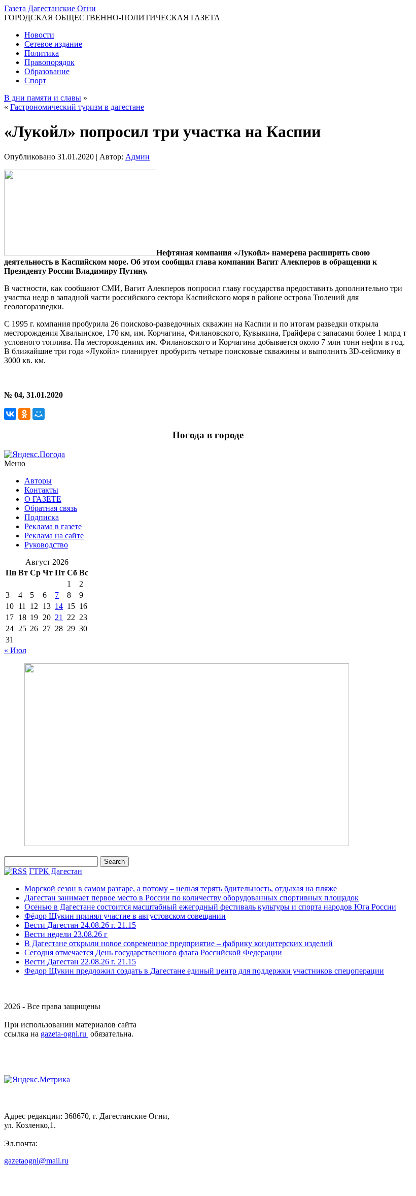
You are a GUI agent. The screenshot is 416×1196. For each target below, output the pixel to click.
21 (59, 617)
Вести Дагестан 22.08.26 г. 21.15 (80, 961)
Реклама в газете (53, 526)
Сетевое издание (53, 44)
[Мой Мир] (38, 414)
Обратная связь (50, 508)
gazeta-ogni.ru (64, 1033)
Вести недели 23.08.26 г (66, 934)
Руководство (46, 544)
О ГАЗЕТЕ (42, 499)
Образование (47, 71)
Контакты (41, 490)
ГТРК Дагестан (55, 871)
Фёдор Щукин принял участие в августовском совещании (125, 916)
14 (59, 606)
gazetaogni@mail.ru (36, 1160)
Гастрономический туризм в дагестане (77, 107)
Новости (39, 34)
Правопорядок (49, 62)
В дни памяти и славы (42, 97)
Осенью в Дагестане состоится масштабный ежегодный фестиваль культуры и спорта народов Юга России (210, 906)
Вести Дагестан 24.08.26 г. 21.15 (80, 925)
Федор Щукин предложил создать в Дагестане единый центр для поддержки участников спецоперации (204, 970)
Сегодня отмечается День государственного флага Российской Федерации (153, 952)
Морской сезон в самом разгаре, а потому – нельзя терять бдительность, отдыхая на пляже (180, 888)
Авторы (38, 480)
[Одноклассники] (24, 414)
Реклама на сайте (54, 535)
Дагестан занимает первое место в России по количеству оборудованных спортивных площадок (191, 897)
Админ (137, 156)
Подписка (41, 517)
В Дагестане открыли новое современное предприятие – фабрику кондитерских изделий (178, 943)
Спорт (35, 80)
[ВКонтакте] (10, 414)
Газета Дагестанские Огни (50, 8)
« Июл (15, 650)
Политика (41, 53)
